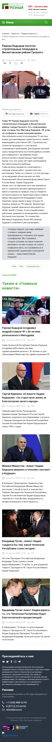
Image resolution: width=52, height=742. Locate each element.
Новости (15, 33)
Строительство (33, 266)
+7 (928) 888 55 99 (16, 702)
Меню (10, 22)
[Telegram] (21, 65)
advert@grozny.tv (14, 709)
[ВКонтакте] (5, 65)
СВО (21, 266)
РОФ (14, 266)
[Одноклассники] (10, 65)
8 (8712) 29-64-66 (16, 706)
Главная (5, 33)
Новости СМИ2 (9, 275)
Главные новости (28, 33)
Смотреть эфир (41, 6)
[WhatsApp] (16, 65)
